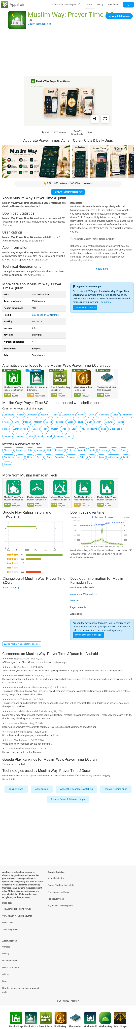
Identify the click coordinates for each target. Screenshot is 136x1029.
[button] (102, 607)
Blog (4, 981)
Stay (74, 429)
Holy (45, 429)
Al (69, 436)
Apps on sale (41, 789)
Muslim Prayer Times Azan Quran (13, 497)
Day (83, 429)
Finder (123, 450)
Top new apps (16, 789)
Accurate (109, 422)
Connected (9, 414)
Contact (6, 947)
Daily (89, 422)
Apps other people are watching (76, 789)
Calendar (19, 450)
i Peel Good (7, 922)
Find (114, 450)
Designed (71, 457)
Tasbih (49, 436)
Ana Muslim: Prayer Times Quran (83, 497)
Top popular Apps (56, 899)
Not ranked (37, 321)
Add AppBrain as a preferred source (23, 644)
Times (7, 429)
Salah (82, 457)
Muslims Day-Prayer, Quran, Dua (105, 1026)
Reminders (9, 457)
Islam (20, 457)
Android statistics (56, 878)
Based (92, 457)
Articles (5, 974)
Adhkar (20, 414)
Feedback (59, 422)
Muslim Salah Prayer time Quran (107, 497)
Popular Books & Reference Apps (68, 799)
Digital (40, 436)
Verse (115, 414)
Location (20, 436)
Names (7, 422)
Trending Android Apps (58, 892)
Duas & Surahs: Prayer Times (60, 387)
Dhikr (30, 450)
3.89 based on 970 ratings (45, 315)
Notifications (114, 457)
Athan (29, 457)
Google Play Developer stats (61, 885)
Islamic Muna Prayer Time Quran (60, 497)
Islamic (120, 422)
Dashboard (113, 4)
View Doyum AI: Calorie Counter (17, 916)
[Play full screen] (105, 119)
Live (17, 422)
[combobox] (64, 4)
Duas (35, 429)
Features (71, 450)
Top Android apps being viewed (16, 909)
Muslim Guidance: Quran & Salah (90, 1026)
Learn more (105, 302)
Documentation (9, 960)
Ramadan (59, 457)
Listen (30, 436)
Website (74, 600)
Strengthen (32, 414)
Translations (103, 414)
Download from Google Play (69, 192)
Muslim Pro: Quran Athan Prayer (37, 387)
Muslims (59, 450)
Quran (70, 422)
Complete (103, 450)
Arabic (126, 457)
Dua (48, 457)
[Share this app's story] (94, 119)
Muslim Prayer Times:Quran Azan (13, 387)
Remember (127, 414)
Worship (82, 450)
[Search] (79, 4)
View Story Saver (10, 929)
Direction (8, 450)
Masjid (48, 422)
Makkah (27, 422)
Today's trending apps (116, 789)
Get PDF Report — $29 (85, 307)
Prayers (81, 414)
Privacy (5, 953)
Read (103, 429)
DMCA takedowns (10, 967)
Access (7, 464)
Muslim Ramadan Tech (38, 475)
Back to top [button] (129, 1001)
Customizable (68, 414)
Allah (99, 422)
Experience (115, 429)
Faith (55, 414)
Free (39, 457)
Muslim (54, 429)
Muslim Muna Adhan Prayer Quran (37, 497)
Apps (89, 4)
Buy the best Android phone (60, 905)
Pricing (100, 4)
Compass (8, 436)
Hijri (49, 450)
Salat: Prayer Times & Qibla (120, 1026)
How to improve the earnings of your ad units (20, 990)
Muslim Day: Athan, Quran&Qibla (83, 387)
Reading (93, 429)
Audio (92, 450)
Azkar (101, 457)
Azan (39, 450)
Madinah (38, 422)
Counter (59, 436)
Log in (128, 4)
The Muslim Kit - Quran (107, 387)
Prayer (80, 422)
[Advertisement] (68, 52)
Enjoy (91, 414)
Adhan (16, 429)
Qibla (25, 429)
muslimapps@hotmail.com (84, 594)
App (64, 429)
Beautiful (44, 414)
